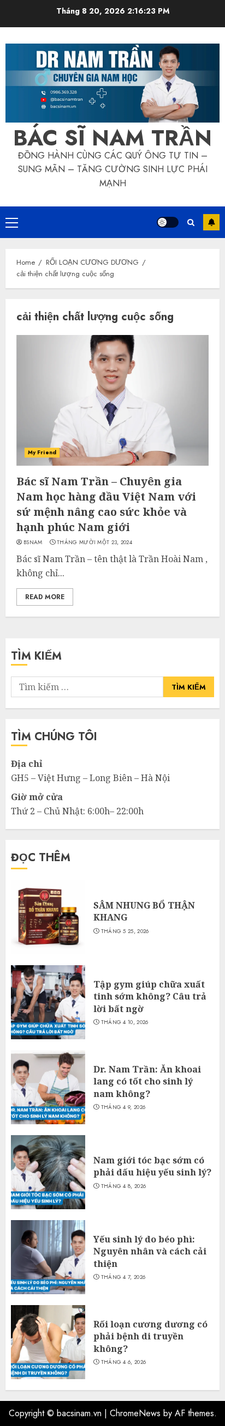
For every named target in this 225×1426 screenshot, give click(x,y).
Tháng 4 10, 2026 (125, 1022)
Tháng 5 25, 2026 (125, 931)
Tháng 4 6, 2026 (123, 1362)
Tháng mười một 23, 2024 (94, 542)
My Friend (42, 452)
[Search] (191, 222)
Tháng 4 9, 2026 (123, 1107)
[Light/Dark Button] (168, 222)
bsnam (33, 542)
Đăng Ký (211, 222)
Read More (44, 597)
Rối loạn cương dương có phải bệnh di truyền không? (150, 1336)
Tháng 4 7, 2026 (123, 1277)
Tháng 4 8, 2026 (123, 1186)
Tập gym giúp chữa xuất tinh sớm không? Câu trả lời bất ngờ (149, 996)
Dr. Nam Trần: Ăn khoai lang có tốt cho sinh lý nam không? (147, 1081)
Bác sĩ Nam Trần (112, 138)
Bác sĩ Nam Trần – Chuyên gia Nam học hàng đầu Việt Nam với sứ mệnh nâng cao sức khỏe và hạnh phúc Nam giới (106, 504)
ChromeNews (135, 1413)
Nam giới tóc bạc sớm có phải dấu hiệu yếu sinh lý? (152, 1166)
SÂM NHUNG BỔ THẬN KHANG (144, 911)
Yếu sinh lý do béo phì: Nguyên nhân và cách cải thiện (149, 1251)
